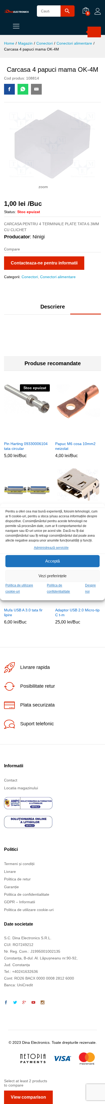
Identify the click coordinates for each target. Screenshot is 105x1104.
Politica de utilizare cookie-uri (29, 910)
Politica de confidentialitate (26, 894)
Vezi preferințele (52, 575)
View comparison (28, 1097)
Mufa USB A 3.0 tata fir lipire (23, 612)
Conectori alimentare (58, 277)
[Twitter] (15, 1003)
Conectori (30, 277)
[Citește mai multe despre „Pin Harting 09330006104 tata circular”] (19, 434)
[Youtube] (33, 1003)
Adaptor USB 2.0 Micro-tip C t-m (77, 612)
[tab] (52, 309)
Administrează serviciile (51, 548)
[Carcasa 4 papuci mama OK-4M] (9, 89)
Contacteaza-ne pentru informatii (44, 263)
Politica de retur (17, 879)
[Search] (94, 32)
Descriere (52, 306)
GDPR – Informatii (19, 902)
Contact (10, 780)
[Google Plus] (24, 1003)
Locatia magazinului (21, 788)
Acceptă (52, 561)
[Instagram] (42, 1003)
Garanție (11, 887)
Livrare (10, 871)
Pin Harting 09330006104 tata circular (26, 446)
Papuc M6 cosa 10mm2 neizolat (75, 446)
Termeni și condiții (19, 864)
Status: (10, 212)
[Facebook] (5, 1003)
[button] (71, 434)
